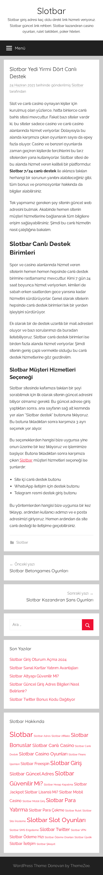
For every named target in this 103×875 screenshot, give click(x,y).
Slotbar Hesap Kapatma (58, 784)
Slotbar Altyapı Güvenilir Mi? (34, 676)
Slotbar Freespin (35, 763)
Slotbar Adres (42, 735)
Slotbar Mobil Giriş (34, 801)
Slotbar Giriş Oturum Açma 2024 (38, 659)
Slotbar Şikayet (46, 844)
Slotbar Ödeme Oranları (59, 837)
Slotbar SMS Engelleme (24, 830)
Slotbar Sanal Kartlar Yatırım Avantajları (44, 668)
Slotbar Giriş (66, 762)
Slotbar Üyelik (83, 837)
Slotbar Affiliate (61, 735)
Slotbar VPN (78, 830)
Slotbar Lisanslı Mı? (41, 792)
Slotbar (51, 10)
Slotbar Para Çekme (46, 810)
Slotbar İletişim (23, 843)
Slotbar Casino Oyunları (43, 754)
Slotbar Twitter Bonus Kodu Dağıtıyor (42, 699)
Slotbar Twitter (55, 829)
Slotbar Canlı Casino (53, 745)
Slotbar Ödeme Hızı (27, 837)
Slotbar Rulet (73, 810)
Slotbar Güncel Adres (32, 774)
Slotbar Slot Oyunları (56, 820)
